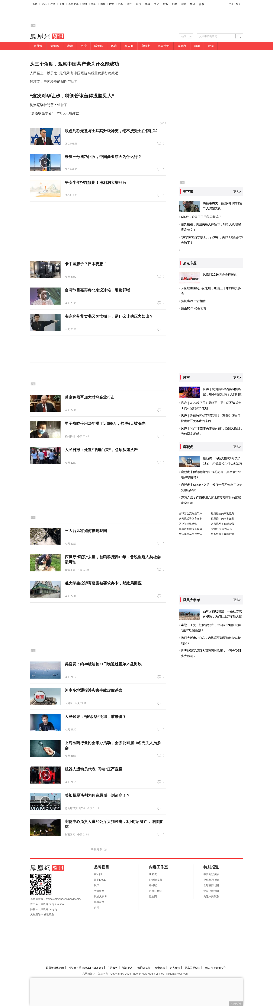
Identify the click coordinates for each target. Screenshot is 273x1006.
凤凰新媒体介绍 (55, 967)
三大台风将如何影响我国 (86, 531)
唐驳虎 (145, 46)
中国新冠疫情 (211, 874)
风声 (114, 46)
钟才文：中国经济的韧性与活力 (54, 81)
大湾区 (54, 46)
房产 (129, 4)
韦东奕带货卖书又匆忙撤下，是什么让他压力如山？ (109, 316)
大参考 (181, 46)
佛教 (174, 4)
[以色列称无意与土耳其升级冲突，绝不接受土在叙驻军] (45, 136)
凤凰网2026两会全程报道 (220, 274)
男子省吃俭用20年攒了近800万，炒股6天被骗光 (105, 423)
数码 (192, 4)
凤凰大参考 (100, 896)
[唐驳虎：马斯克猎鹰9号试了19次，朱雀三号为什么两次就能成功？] (189, 461)
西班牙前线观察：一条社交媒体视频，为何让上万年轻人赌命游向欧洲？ (222, 616)
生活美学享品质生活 (190, 534)
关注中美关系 (211, 896)
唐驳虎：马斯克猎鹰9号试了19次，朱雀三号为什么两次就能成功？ (222, 463)
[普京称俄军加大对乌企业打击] (45, 403)
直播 (61, 4)
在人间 (129, 46)
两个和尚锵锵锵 (188, 523)
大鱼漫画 (99, 890)
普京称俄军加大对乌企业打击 (90, 397)
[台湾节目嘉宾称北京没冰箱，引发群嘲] (45, 296)
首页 (35, 4)
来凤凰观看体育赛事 (190, 518)
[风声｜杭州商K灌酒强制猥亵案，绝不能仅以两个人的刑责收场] (189, 392)
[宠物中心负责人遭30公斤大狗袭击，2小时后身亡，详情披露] (45, 827)
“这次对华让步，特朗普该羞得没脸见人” (72, 95)
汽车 (120, 4)
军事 (147, 4)
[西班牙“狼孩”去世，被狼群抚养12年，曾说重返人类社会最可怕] (45, 562)
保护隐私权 (143, 967)
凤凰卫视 (73, 4)
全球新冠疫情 (211, 879)
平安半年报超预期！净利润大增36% (95, 182)
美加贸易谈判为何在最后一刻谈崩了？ (97, 795)
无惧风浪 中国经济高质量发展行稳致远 (88, 73)
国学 (183, 4)
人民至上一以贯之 (43, 73)
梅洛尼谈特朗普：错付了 (48, 105)
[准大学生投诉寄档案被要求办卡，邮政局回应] (45, 589)
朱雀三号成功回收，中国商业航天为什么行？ (103, 157)
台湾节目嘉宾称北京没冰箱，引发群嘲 (97, 290)
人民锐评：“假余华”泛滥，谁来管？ (95, 716)
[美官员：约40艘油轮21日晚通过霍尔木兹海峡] (45, 670)
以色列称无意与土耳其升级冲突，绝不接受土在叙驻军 (111, 131)
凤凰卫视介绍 (192, 967)
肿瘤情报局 (155, 879)
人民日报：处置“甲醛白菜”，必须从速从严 (101, 450)
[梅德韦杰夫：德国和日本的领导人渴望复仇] (189, 206)
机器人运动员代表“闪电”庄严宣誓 (93, 769)
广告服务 (112, 967)
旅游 (165, 4)
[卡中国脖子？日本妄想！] (45, 269)
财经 (84, 4)
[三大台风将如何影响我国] (45, 536)
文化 (156, 4)
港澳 (70, 46)
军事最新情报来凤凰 (190, 528)
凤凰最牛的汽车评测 (222, 518)
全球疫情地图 (211, 885)
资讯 (43, 4)
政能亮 (38, 46)
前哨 (197, 46)
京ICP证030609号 (215, 967)
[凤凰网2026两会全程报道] (189, 277)
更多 (201, 4)
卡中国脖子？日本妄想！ (86, 264)
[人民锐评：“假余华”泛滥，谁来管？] (45, 722)
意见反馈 (175, 967)
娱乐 (93, 4)
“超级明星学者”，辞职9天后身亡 (54, 113)
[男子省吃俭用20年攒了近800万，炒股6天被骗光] (45, 429)
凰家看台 (164, 46)
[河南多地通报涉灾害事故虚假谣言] (45, 696)
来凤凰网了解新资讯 (222, 523)
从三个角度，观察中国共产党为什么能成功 (74, 64)
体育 (102, 4)
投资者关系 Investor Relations (85, 967)
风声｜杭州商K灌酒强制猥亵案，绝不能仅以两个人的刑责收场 (222, 394)
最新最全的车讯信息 (222, 513)
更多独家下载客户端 (222, 534)
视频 (52, 4)
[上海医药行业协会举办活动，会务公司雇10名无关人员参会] (45, 748)
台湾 (84, 46)
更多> (237, 191)
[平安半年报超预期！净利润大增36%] (45, 188)
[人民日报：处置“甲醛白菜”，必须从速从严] (45, 455)
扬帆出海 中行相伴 (193, 301)
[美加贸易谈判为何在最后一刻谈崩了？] (45, 801)
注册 (231, 4)
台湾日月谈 (155, 890)
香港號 (153, 885)
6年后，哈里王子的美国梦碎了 (201, 217)
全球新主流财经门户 (190, 513)
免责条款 (160, 967)
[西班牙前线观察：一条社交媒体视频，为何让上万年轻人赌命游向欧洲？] (189, 614)
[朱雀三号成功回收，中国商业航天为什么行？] (45, 162)
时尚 (111, 4)
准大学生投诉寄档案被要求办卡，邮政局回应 (103, 583)
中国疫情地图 (211, 890)
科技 (138, 4)
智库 (211, 46)
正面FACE (100, 879)
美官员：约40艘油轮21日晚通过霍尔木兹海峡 (103, 664)
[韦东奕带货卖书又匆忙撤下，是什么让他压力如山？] (45, 322)
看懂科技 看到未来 (221, 528)
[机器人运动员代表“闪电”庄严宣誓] (45, 775)
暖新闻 (98, 46)
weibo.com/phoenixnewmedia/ (63, 899)
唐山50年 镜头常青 (193, 308)
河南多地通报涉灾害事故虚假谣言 (93, 690)
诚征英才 (127, 967)
